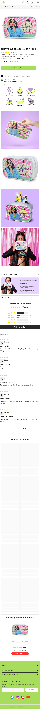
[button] (5, 52)
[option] (20, 28)
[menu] (38, 2)
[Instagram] (17, 697)
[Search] (23, 2)
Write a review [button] (20, 327)
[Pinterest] (23, 697)
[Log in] (28, 2)
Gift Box (9, 6)
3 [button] (20, 428)
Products (16, 6)
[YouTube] (28, 697)
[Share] (37, 68)
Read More (20, 58)
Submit (31, 690)
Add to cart (18, 68)
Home (2, 6)
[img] (4, 339)
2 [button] (17, 428)
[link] (10, 470)
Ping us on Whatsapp (12, 81)
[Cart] (32, 2)
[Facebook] (12, 697)
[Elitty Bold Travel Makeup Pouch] (20, 630)
